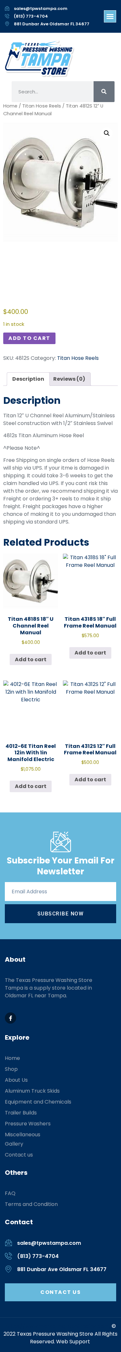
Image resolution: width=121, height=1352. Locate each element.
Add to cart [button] (30, 659)
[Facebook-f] (10, 1018)
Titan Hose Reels (41, 106)
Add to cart (29, 338)
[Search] (104, 91)
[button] (110, 16)
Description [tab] (28, 379)
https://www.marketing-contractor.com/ (58, 1326)
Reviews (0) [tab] (69, 379)
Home (10, 106)
